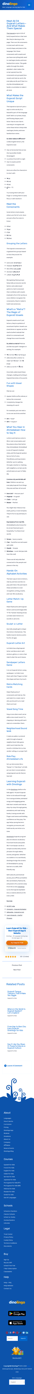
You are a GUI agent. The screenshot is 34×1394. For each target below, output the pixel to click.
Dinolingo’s (10, 836)
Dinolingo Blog (9, 1151)
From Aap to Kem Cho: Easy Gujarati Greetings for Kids (16, 1028)
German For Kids (9, 1176)
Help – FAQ (7, 1282)
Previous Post (17, 965)
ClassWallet (8, 1271)
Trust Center (8, 1234)
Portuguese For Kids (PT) (12, 1182)
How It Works (8, 1121)
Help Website (8, 1285)
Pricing (6, 1127)
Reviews (6, 1133)
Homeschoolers (9, 1220)
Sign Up (6, 1259)
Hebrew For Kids (9, 1188)
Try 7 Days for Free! (17, 943)
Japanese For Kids (10, 1179)
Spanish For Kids (9, 1164)
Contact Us (7, 1288)
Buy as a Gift (8, 1262)
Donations (7, 1136)
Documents (8, 1246)
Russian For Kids (9, 1191)
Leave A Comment (13, 1066)
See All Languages (10, 1197)
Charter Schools (9, 1214)
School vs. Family (9, 1217)
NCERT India (11, 906)
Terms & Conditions (10, 1243)
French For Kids (9, 1168)
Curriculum (7, 1124)
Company (7, 1142)
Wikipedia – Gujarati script (15, 912)
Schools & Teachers (10, 1211)
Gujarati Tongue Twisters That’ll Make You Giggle (16, 993)
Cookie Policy (8, 1240)
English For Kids (9, 1170)
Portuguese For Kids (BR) (12, 1185)
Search (23, 1338)
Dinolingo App (8, 1130)
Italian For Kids (9, 1173)
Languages (7, 1118)
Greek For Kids (9, 1194)
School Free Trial (9, 1265)
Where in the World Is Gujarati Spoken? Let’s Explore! (16, 1011)
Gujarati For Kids (12, 998)
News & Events (9, 1148)
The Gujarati (11, 33)
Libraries (7, 1223)
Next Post (17, 970)
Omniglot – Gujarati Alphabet (16, 909)
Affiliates (7, 1145)
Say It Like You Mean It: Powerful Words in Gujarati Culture (16, 1046)
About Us (7, 1139)
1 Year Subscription (10, 1268)
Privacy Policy (8, 1237)
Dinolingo (14, 789)
